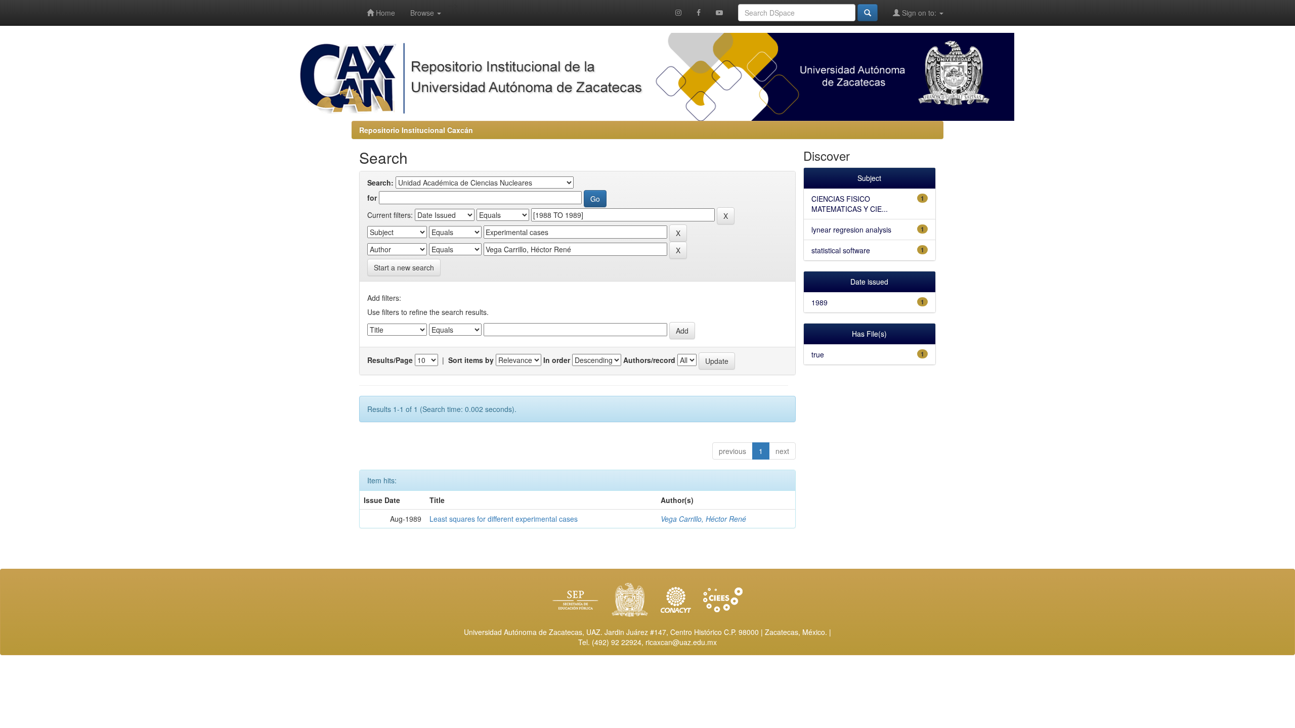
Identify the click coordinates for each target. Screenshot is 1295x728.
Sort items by (471, 360)
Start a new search (404, 267)
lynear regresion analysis (851, 229)
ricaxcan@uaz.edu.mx (681, 642)
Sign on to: (919, 13)
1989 (819, 302)
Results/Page (390, 360)
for (372, 198)
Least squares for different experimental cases (503, 519)
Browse (423, 13)
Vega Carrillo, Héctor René (703, 519)
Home (384, 13)
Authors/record (649, 360)
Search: (380, 182)
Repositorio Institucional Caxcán (416, 130)
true (817, 354)
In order (556, 360)
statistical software (840, 250)
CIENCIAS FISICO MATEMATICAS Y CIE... (849, 204)
